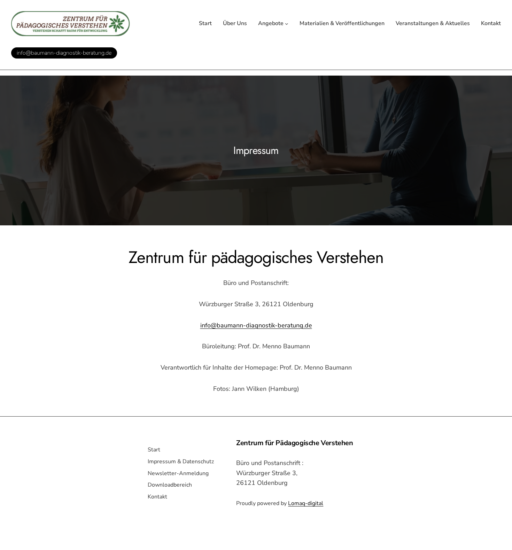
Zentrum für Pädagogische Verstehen (294, 443)
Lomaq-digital (305, 503)
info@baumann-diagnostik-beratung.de (64, 53)
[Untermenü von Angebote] (286, 23)
